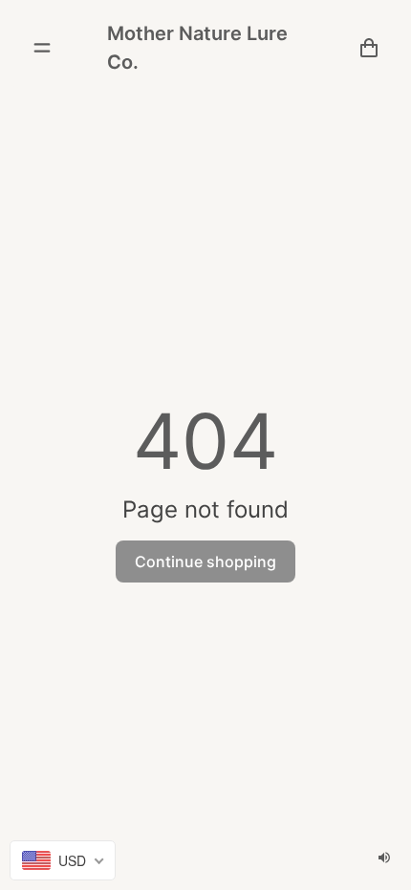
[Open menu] (42, 48)
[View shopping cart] (369, 48)
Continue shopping (205, 561)
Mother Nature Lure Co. (197, 48)
